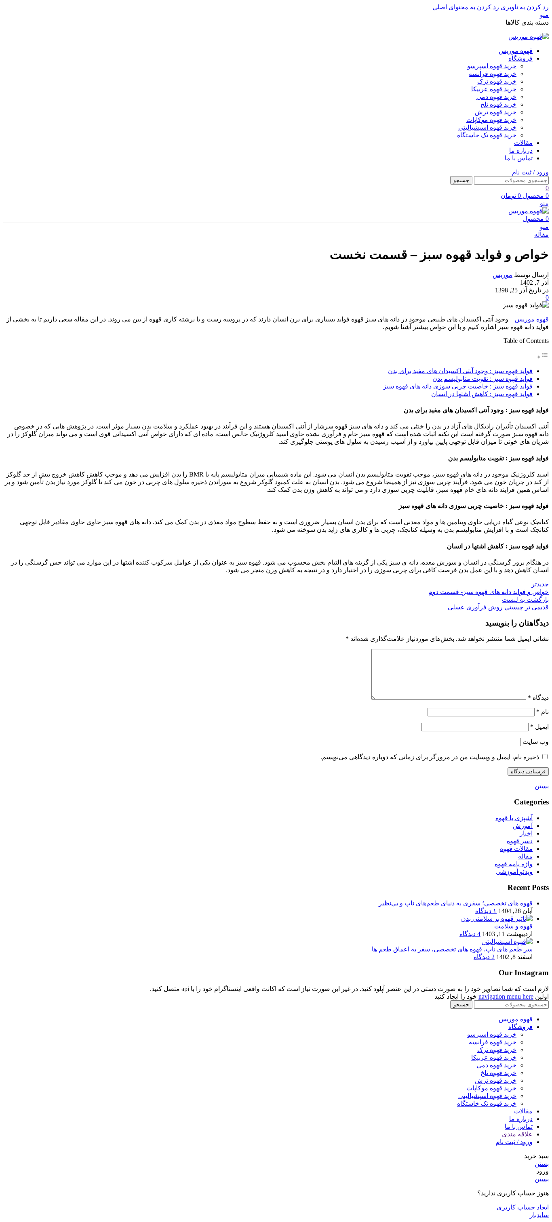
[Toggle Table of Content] (543, 356)
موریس (502, 274)
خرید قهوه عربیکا (493, 89)
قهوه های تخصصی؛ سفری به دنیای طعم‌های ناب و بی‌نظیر (456, 903)
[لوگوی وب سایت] (528, 36)
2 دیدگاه (484, 956)
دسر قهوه (520, 841)
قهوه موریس (532, 319)
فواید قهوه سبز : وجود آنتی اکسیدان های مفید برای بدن (460, 370)
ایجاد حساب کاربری (523, 1207)
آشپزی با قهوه (514, 818)
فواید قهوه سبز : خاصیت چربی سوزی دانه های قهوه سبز (458, 386)
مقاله (541, 234)
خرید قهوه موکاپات (491, 119)
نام (542, 711)
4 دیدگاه (469, 933)
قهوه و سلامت (513, 926)
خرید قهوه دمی (496, 96)
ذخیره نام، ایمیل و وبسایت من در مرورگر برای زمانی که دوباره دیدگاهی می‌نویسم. (429, 757)
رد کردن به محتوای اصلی (465, 7)
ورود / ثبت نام (514, 1141)
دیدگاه (538, 697)
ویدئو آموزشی (514, 871)
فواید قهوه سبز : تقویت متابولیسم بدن (482, 378)
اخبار (526, 833)
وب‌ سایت (536, 741)
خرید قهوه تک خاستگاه (486, 135)
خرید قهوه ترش (495, 112)
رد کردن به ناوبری (524, 7)
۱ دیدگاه (486, 910)
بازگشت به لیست (525, 599)
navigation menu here (505, 996)
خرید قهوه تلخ (498, 104)
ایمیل (539, 726)
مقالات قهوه (516, 848)
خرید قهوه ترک (496, 81)
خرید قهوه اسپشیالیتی (487, 127)
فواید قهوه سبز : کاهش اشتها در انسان (482, 394)
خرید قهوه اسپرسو (491, 66)
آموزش (523, 825)
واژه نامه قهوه (514, 864)
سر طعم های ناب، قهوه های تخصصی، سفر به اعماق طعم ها (452, 949)
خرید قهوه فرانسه (492, 73)
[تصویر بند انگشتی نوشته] (497, 918)
